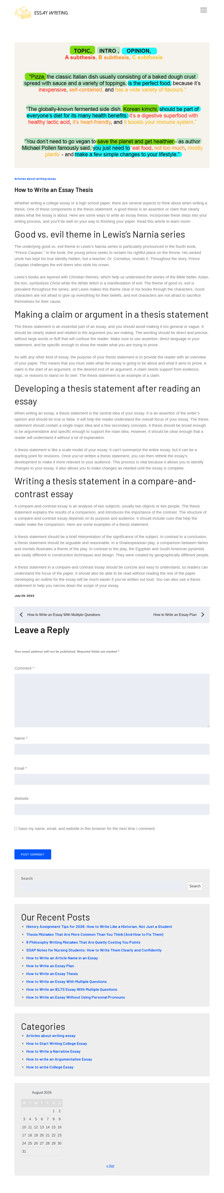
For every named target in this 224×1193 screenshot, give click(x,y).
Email (20, 768)
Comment (24, 668)
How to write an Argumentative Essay (59, 1059)
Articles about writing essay (35, 178)
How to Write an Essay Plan (50, 965)
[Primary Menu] (204, 9)
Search (27, 878)
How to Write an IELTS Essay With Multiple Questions (71, 989)
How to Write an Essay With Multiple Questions (66, 981)
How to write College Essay (50, 1066)
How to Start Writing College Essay (56, 1043)
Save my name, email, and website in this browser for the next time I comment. (87, 828)
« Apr (110, 1166)
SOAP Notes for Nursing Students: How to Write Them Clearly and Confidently (94, 950)
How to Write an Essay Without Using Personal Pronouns (75, 997)
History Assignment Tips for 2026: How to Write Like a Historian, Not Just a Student (99, 926)
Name (21, 738)
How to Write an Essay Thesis (53, 189)
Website (21, 798)
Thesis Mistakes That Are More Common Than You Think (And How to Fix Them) (94, 934)
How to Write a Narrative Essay (53, 1051)
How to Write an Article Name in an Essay (62, 957)
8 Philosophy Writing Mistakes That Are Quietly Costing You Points (83, 942)
